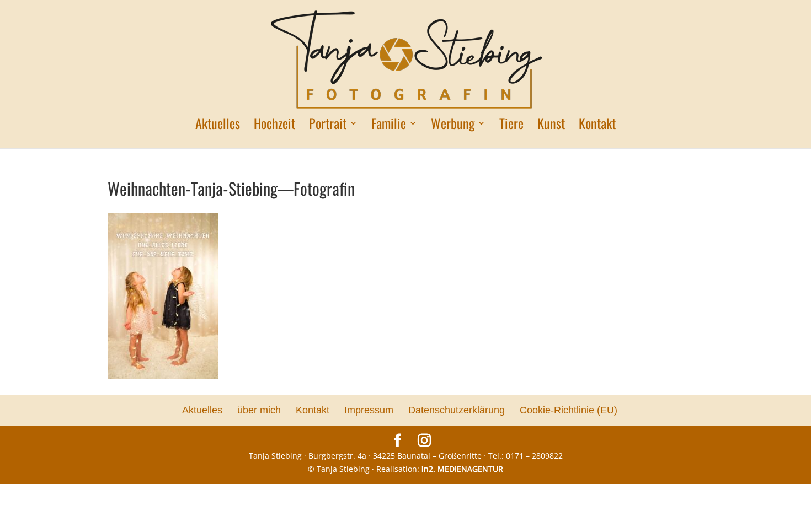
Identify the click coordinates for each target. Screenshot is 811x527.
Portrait (327, 126)
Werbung (452, 126)
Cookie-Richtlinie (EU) (568, 410)
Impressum (368, 410)
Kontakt (597, 126)
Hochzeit (274, 126)
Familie (388, 126)
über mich (259, 410)
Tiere (511, 126)
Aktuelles (217, 126)
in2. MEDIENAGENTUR (462, 469)
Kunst (551, 126)
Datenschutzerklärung (456, 410)
